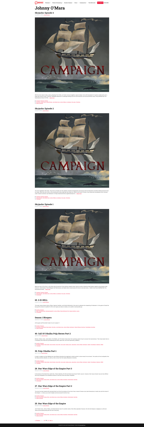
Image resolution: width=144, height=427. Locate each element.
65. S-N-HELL (41, 300)
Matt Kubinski (70, 379)
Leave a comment (39, 103)
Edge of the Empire (39, 379)
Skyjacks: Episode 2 (44, 108)
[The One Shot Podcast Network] (39, 2)
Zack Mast (93, 327)
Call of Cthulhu (52, 344)
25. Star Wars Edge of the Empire (50, 403)
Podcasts (42, 100)
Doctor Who (58, 344)
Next (51, 420)
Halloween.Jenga (42, 311)
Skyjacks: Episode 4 (44, 12)
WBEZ (102, 344)
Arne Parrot (38, 102)
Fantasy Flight (46, 379)
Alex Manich (38, 327)
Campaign (38, 100)
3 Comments (38, 294)
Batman (42, 344)
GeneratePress (82, 425)
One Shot (38, 309)
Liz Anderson (68, 102)
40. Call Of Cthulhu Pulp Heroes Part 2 (53, 333)
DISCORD (106, 2)
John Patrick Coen (59, 327)
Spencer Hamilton (72, 311)
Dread (37, 311)
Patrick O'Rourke (78, 327)
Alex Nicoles (43, 327)
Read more (52, 97)
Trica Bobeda (93, 344)
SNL (68, 311)
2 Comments (38, 312)
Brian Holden (48, 327)
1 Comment (38, 199)
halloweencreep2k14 (50, 311)
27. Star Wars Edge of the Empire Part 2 (53, 386)
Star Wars (75, 379)
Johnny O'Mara (63, 102)
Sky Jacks (74, 102)
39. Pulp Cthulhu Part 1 (45, 351)
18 (44, 420)
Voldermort (98, 344)
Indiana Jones (68, 344)
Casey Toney (43, 102)
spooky (77, 311)
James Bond (73, 344)
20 (48, 420)
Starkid (89, 344)
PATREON (100, 2)
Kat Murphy (72, 327)
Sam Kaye (83, 327)
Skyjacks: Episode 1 (44, 204)
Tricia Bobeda (88, 327)
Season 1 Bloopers (43, 317)
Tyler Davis (78, 102)
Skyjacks (46, 100)
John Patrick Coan (56, 102)
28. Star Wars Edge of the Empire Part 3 (53, 368)
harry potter (63, 344)
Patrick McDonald (63, 311)
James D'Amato (49, 102)
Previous (37, 420)
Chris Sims (54, 327)
